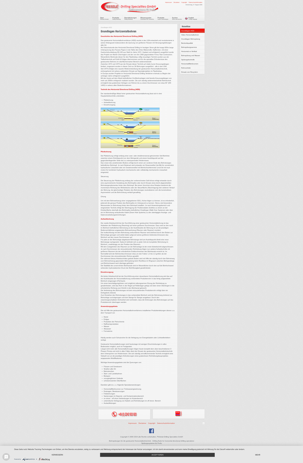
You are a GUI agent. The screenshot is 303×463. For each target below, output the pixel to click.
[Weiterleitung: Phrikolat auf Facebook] (151, 433)
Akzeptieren (157, 455)
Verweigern (57, 455)
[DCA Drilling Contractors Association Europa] (178, 416)
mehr (257, 455)
